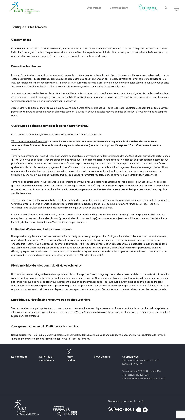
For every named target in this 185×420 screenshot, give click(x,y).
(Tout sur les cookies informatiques (30, 97)
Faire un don (149, 7)
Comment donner (120, 7)
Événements (94, 7)
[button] (126, 401)
